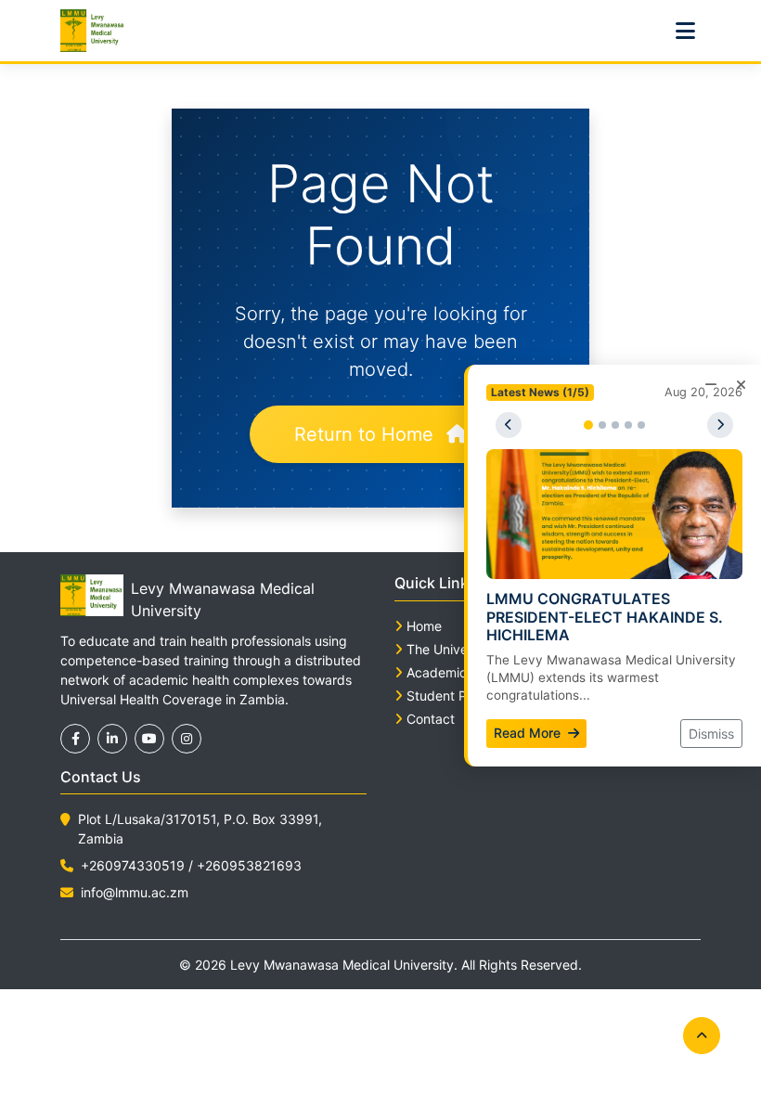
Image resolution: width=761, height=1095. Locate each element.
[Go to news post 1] (588, 425)
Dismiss (711, 733)
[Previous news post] (509, 425)
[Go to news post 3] (615, 425)
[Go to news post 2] (602, 425)
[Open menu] (685, 30)
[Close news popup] (740, 385)
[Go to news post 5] (641, 425)
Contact (430, 719)
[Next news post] (720, 425)
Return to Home (366, 434)
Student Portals (453, 695)
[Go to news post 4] (628, 425)
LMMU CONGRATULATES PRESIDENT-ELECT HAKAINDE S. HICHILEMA (604, 616)
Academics (439, 672)
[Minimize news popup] (711, 385)
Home (424, 626)
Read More (529, 733)
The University (450, 649)
